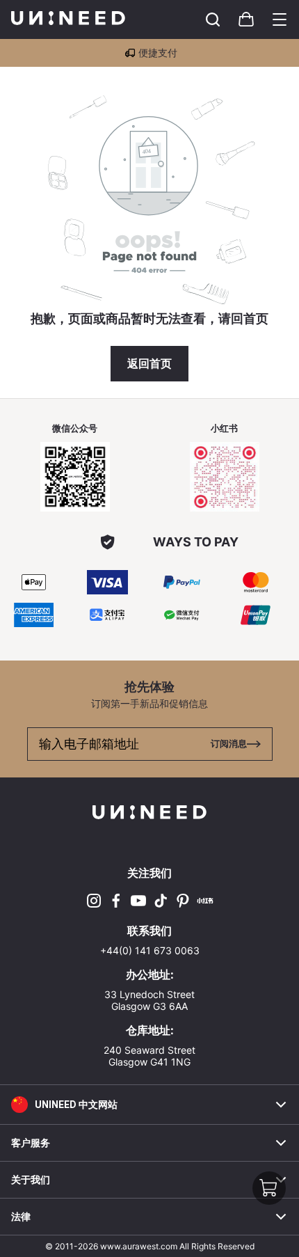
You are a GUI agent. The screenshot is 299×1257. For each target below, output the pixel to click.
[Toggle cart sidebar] (212, 19)
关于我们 (30, 1179)
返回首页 (149, 363)
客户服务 (30, 1142)
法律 (21, 1216)
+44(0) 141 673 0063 (150, 950)
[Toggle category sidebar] (279, 19)
